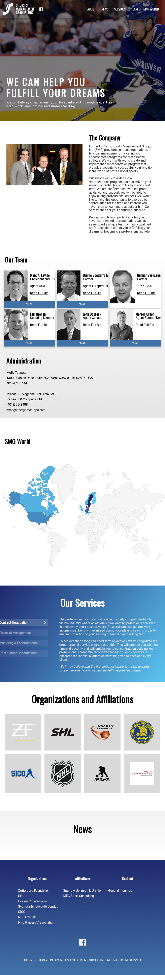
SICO (21, 912)
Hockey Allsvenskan (32, 901)
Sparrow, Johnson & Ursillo (82, 891)
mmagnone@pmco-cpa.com (25, 410)
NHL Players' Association (36, 922)
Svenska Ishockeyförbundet (38, 906)
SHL (21, 896)
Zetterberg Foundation (34, 891)
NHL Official (26, 917)
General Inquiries (120, 891)
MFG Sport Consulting (78, 896)
